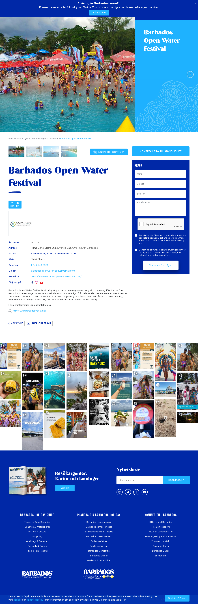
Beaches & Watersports (37, 527)
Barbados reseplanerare (99, 522)
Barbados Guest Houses (99, 537)
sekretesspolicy (35, 600)
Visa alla (65, 488)
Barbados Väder (160, 551)
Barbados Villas (99, 541)
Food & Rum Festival (37, 551)
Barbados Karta (161, 546)
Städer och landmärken (99, 561)
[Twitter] (128, 492)
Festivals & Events (37, 546)
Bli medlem (160, 556)
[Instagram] (36, 282)
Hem (11, 139)
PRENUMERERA (176, 480)
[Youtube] (145, 492)
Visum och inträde (160, 541)
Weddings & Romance (37, 541)
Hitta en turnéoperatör (161, 532)
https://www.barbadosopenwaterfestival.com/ (56, 276)
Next (189, 74)
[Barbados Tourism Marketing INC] (37, 574)
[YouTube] (41, 282)
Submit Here (99, 12)
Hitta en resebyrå (161, 527)
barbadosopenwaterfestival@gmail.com (53, 271)
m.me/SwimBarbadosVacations (29, 311)
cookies (17, 600)
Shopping (37, 537)
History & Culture (37, 532)
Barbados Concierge (99, 551)
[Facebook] (32, 282)
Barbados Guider (99, 556)
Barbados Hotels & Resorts (99, 532)
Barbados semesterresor (99, 527)
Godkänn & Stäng (177, 598)
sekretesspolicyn (161, 255)
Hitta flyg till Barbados (160, 522)
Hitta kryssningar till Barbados (160, 537)
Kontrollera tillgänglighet (161, 151)
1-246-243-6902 (40, 265)
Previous (8, 74)
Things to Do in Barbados (37, 522)
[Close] (195, 3)
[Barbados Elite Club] (99, 574)
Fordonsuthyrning (99, 546)
